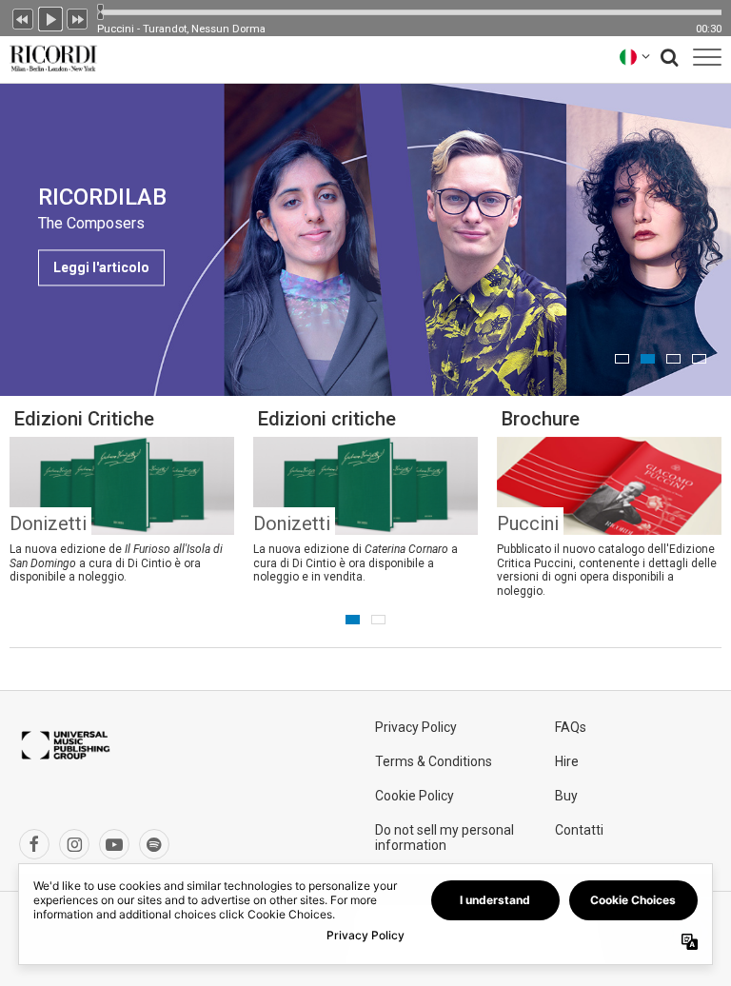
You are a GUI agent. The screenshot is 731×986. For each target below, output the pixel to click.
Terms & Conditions (433, 761)
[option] (365, 239)
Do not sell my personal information (444, 837)
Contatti (579, 830)
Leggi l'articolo (101, 267)
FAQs (570, 727)
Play (50, 17)
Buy (566, 795)
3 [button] (673, 359)
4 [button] (699, 359)
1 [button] (622, 359)
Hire (567, 761)
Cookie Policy (414, 795)
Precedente (23, 17)
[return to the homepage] (49, 56)
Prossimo (78, 17)
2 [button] (648, 359)
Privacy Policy (416, 727)
